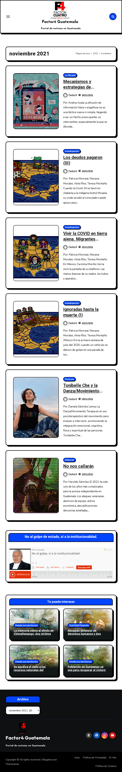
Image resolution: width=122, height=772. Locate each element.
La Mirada (70, 75)
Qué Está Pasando (79, 625)
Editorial (69, 459)
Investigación (72, 151)
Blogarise (47, 759)
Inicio (77, 757)
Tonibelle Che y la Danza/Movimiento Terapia (81, 391)
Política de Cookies (105, 766)
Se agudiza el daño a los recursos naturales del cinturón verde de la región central (31, 672)
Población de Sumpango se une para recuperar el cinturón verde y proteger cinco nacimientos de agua (87, 672)
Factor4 (73, 94)
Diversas (69, 379)
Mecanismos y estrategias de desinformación (78, 87)
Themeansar (12, 764)
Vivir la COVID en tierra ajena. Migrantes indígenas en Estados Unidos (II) (85, 242)
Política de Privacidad (94, 757)
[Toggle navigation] (8, 17)
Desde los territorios (26, 625)
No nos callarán (78, 466)
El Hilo (112, 757)
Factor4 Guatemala (60, 22)
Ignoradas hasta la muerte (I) (80, 312)
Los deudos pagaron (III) (82, 160)
